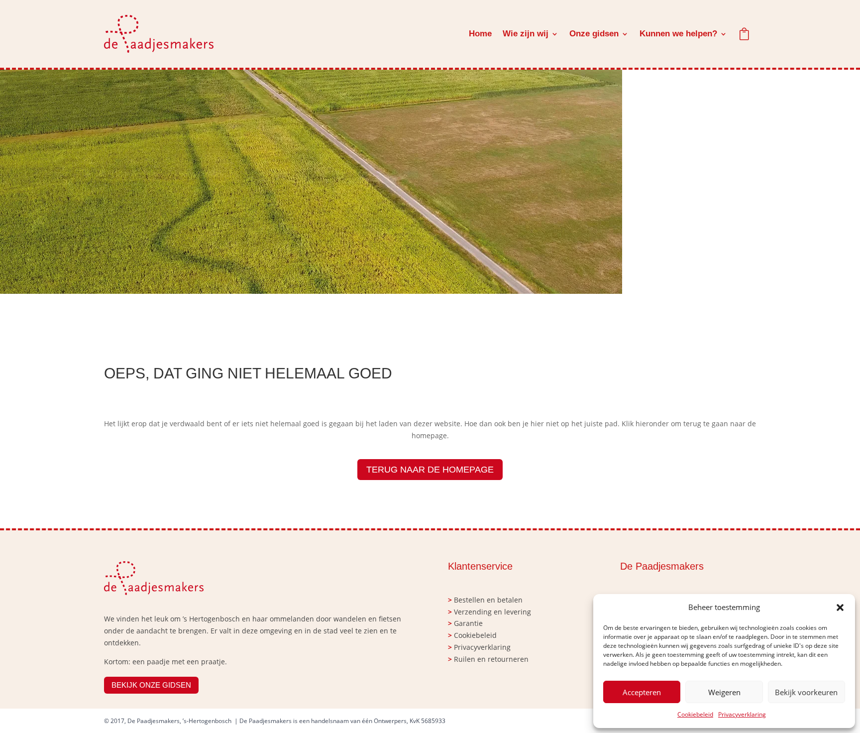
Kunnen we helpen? (678, 33)
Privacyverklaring (742, 714)
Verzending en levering (492, 611)
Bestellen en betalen (488, 600)
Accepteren (642, 692)
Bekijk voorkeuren (806, 692)
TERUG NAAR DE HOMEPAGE (430, 470)
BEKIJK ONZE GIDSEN (151, 685)
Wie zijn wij (525, 33)
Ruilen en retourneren (491, 659)
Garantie (468, 623)
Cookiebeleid (695, 714)
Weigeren (724, 692)
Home (480, 33)
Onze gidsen (594, 33)
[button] (840, 607)
